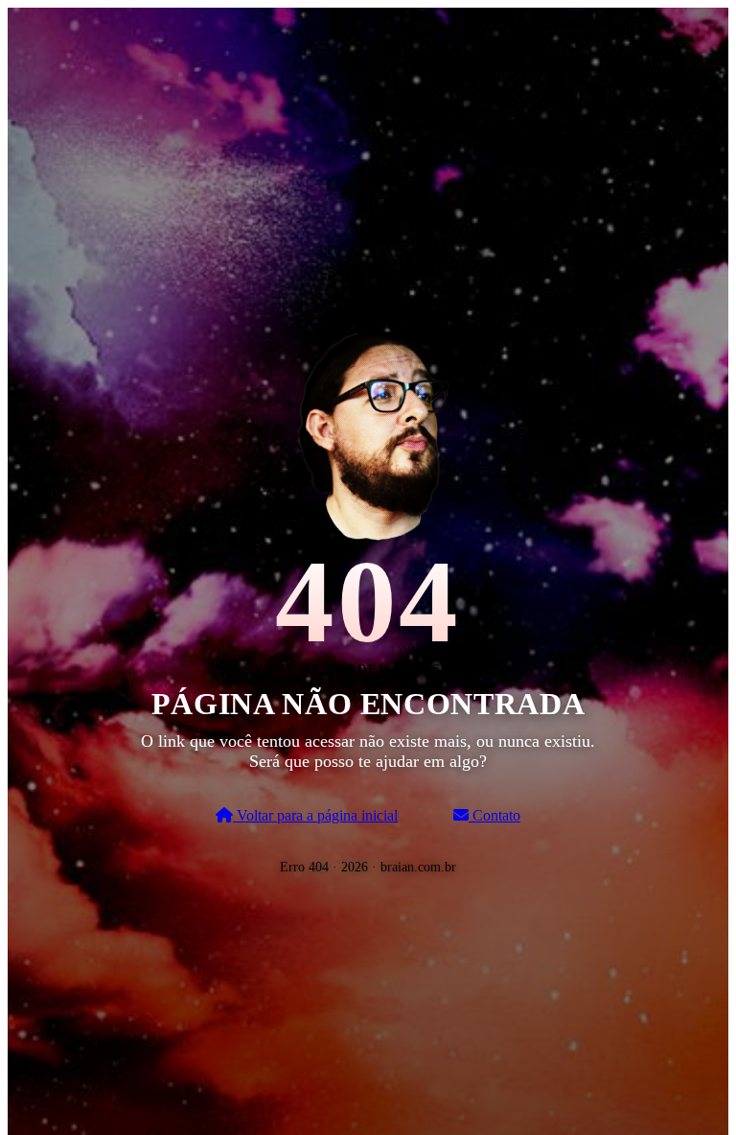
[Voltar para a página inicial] (368, 431)
